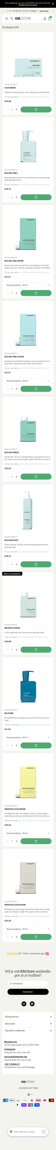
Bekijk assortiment (6, 18)
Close (53, 4)
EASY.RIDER (9, 88)
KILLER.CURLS (11, 173)
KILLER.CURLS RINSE (14, 261)
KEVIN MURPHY (10, 84)
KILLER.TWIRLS (11, 452)
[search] (11, 18)
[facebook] (32, 1003)
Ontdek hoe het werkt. (28, 5)
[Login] (44, 18)
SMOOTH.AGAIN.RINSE (15, 809)
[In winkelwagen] (36, 109)
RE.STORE (8, 713)
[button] (16, 109)
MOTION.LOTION (12, 628)
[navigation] (3, 11)
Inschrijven (28, 991)
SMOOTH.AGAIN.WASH (14, 905)
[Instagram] (23, 1003)
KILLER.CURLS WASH (14, 356)
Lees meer (44, 11)
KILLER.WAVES (11, 540)
